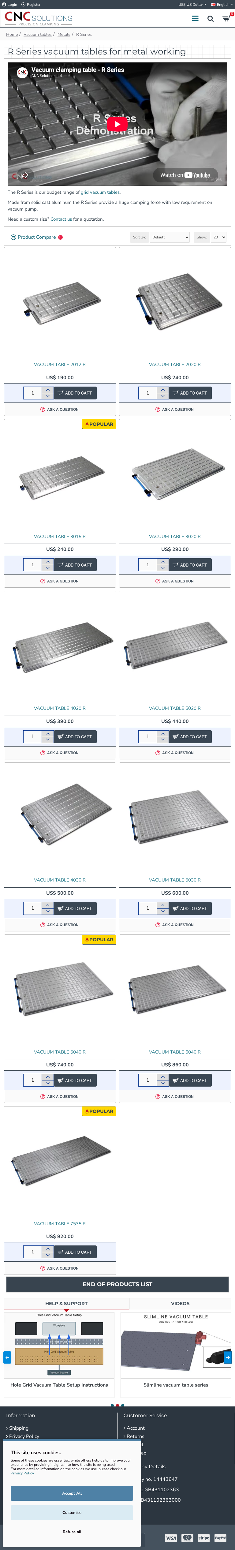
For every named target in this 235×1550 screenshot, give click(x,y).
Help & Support (66, 1303)
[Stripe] (204, 1538)
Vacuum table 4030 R (60, 880)
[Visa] (171, 1538)
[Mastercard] (187, 1538)
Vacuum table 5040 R (60, 1052)
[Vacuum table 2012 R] (60, 303)
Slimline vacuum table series (176, 1385)
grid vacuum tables (100, 192)
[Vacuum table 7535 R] (60, 1162)
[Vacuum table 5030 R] (175, 818)
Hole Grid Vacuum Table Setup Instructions (59, 1385)
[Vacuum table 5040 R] (60, 990)
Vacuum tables (38, 34)
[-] (48, 396)
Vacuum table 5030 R (175, 880)
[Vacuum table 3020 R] (175, 475)
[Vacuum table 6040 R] (175, 990)
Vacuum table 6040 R (175, 1052)
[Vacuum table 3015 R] (60, 475)
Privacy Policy (22, 1473)
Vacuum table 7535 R (60, 1224)
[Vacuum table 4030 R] (60, 818)
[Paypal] (220, 1538)
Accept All (72, 1493)
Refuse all (72, 1532)
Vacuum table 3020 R (175, 537)
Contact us (61, 219)
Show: (202, 237)
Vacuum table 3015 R (60, 537)
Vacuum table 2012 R (60, 365)
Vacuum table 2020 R (175, 365)
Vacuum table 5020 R (175, 708)
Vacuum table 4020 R (60, 708)
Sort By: (139, 237)
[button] (7, 1357)
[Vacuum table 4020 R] (60, 646)
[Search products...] (210, 18)
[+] (48, 390)
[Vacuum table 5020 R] (175, 646)
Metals (64, 34)
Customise (71, 1512)
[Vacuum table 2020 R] (175, 303)
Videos (180, 1303)
